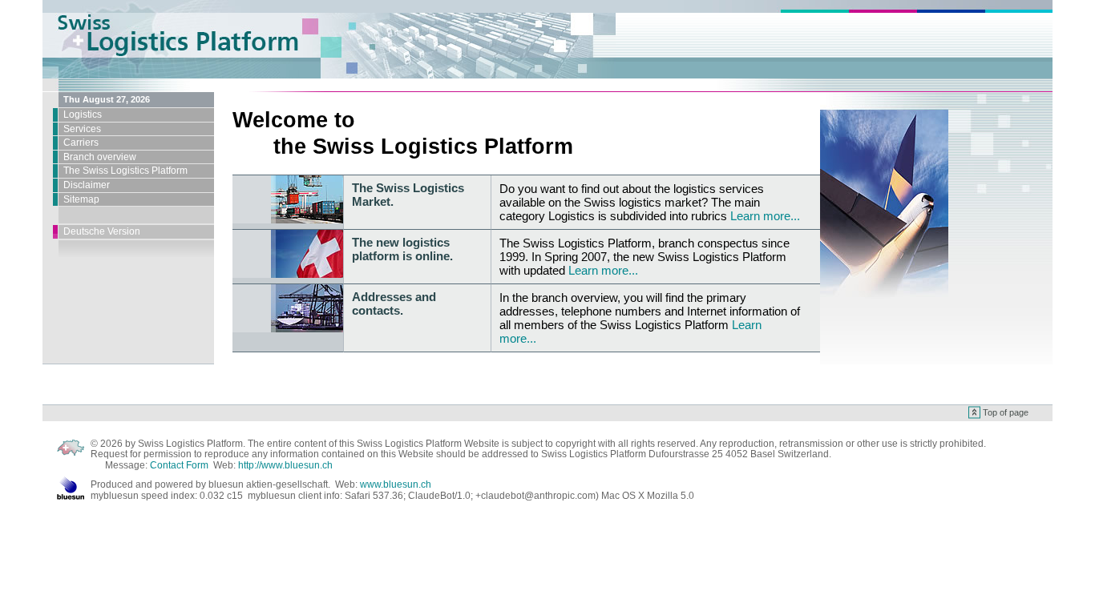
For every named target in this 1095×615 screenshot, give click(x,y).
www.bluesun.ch (395, 484)
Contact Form (179, 465)
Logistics (82, 114)
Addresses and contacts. (394, 303)
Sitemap (81, 199)
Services (82, 129)
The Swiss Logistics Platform (125, 170)
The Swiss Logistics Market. (408, 194)
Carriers (81, 142)
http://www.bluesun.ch (285, 465)
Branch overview (99, 157)
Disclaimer (86, 185)
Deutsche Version (101, 231)
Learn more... (765, 216)
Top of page (1005, 412)
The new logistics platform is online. (402, 249)
